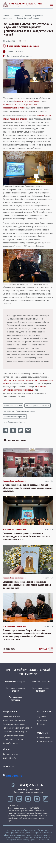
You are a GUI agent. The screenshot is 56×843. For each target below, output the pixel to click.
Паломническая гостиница (15, 698)
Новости (17, 16)
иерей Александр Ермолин (14, 416)
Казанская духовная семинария (40, 689)
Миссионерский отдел (13, 405)
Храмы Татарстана (11, 743)
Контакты (8, 766)
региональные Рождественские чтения (19, 411)
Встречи (41, 724)
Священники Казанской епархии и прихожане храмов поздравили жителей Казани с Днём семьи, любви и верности (27, 584)
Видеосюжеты (9, 758)
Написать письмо (45, 741)
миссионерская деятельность (37, 405)
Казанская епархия (11, 716)
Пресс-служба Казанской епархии (23, 45)
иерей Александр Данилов (15, 422)
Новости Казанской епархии (28, 18)
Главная (6, 16)
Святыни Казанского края (15, 731)
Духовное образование (13, 735)
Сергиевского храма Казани (26, 101)
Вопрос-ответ (43, 738)
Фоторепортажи (10, 754)
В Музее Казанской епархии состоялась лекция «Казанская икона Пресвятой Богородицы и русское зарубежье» (28, 487)
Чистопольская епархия (15, 681)
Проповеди (42, 720)
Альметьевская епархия (40, 681)
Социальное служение (13, 739)
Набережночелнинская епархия (15, 689)
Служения (41, 716)
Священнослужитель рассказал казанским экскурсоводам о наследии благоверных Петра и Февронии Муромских (26, 536)
